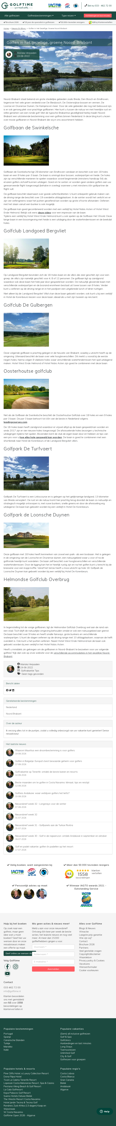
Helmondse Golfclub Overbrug (36, 579)
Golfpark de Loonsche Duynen (36, 515)
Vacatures (84, 963)
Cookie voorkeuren (88, 970)
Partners (83, 947)
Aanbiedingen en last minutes (97, 15)
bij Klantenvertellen (102, 22)
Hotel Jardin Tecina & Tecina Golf (20, 1102)
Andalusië (65, 1086)
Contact (83, 941)
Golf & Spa (65, 1036)
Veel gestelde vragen (90, 950)
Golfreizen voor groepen (72, 1059)
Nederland (11, 707)
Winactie (84, 931)
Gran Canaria (67, 1079)
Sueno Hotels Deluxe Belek (18, 1096)
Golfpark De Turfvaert (28, 449)
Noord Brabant (13, 713)
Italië (6, 1049)
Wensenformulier (88, 967)
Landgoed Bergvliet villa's (63, 440)
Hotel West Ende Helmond (41, 215)
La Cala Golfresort (13, 1089)
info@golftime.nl (12, 991)
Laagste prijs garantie (90, 934)
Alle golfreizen (11, 15)
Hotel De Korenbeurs (77, 506)
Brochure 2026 (11, 22)
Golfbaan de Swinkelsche (31, 127)
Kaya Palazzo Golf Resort (17, 1092)
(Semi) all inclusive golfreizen (75, 1033)
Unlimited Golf (67, 1052)
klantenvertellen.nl (13, 1009)
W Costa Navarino (13, 1112)
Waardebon (85, 957)
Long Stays (66, 1046)
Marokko (8, 1046)
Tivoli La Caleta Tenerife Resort (20, 1079)
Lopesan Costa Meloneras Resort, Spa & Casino (29, 1083)
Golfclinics (65, 1040)
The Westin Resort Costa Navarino (22, 1099)
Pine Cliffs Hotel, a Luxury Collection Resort (26, 1073)
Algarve (64, 1089)
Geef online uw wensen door (20, 953)
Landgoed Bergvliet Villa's (36, 293)
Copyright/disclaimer (89, 954)
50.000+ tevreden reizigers (73, 22)
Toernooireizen (68, 1049)
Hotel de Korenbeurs (17, 296)
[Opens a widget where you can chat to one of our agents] (104, 1111)
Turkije (7, 1043)
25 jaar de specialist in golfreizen (39, 22)
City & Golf (65, 1056)
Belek (63, 1083)
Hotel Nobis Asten (83, 209)
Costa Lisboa (67, 1073)
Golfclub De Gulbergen (28, 305)
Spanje (7, 1036)
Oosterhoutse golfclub (28, 371)
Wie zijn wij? (85, 938)
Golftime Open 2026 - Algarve (19, 1115)
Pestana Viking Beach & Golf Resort (22, 1086)
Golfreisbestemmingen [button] (40, 15)
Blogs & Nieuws (87, 928)
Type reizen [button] (68, 15)
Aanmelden (53, 969)
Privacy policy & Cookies (92, 960)
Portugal (8, 1033)
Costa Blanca (67, 1076)
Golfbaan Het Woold (94, 215)
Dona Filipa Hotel (12, 1076)
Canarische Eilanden (14, 1040)
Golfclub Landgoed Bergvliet (35, 231)
